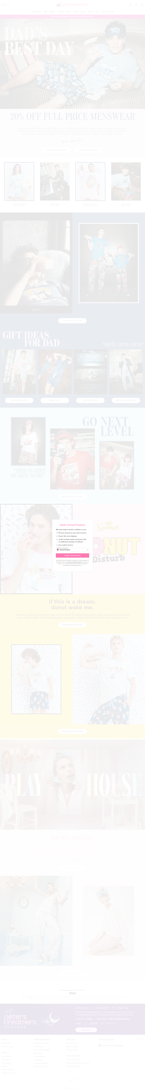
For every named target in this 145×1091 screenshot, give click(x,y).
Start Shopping (72, 555)
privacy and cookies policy (75, 562)
